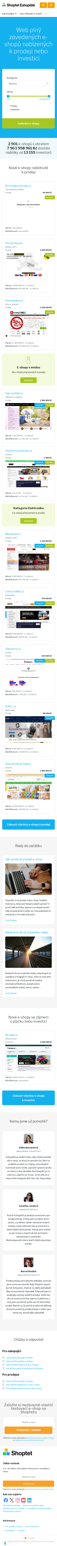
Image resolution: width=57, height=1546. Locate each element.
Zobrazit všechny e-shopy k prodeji (28, 824)
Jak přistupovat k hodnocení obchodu (24, 1368)
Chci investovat (32, 1526)
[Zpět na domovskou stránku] (18, 5)
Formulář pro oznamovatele (39, 1508)
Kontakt (21, 1530)
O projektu (9, 1530)
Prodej (13, 105)
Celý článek (11, 920)
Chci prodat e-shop (31, 13)
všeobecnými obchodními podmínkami (29, 1440)
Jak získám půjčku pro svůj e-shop (23, 1384)
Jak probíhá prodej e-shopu (19, 1381)
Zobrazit (28, 380)
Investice (14, 109)
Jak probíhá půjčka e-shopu (19, 1361)
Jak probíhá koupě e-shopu (19, 1357)
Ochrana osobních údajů (33, 1505)
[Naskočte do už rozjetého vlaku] (28, 952)
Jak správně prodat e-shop (23, 859)
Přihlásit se (28, 1483)
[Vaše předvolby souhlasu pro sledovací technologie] (5, 1543)
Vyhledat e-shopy (28, 123)
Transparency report (12, 1511)
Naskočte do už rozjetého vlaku (26, 932)
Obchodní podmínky (11, 1505)
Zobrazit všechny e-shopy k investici (29, 1098)
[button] (43, 5)
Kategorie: (12, 77)
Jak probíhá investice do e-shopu (22, 1364)
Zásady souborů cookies (14, 1508)
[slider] (8, 96)
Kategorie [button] (8, 13)
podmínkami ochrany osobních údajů (40, 1438)
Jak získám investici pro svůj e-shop (23, 1388)
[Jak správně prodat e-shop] (28, 879)
